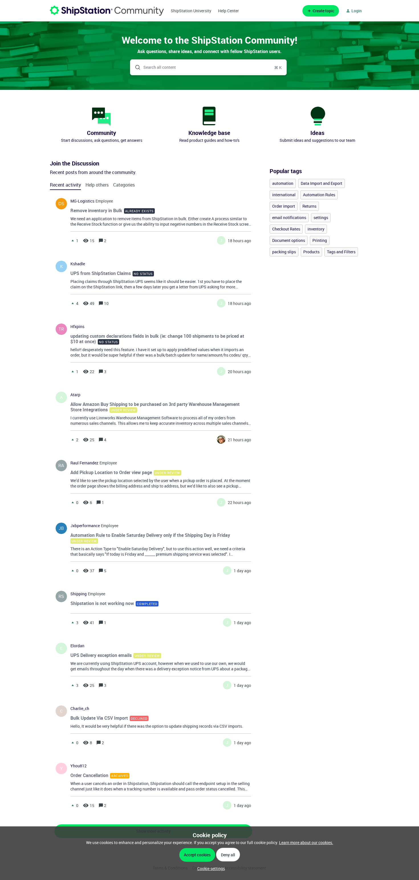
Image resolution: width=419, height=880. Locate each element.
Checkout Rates (286, 229)
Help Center (228, 10)
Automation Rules (319, 194)
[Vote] (72, 240)
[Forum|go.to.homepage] (107, 11)
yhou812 (78, 766)
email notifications (289, 217)
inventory (316, 229)
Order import (283, 206)
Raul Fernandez (84, 463)
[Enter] (135, 67)
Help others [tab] (97, 185)
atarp (75, 395)
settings (321, 217)
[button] (209, 868)
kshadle (77, 264)
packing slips (284, 251)
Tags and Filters (341, 251)
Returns (309, 206)
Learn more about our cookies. (306, 842)
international (284, 194)
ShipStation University (191, 10)
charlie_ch (79, 709)
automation (282, 183)
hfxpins (77, 327)
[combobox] (208, 67)
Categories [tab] (124, 185)
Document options (288, 240)
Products (311, 251)
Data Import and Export (321, 183)
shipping (78, 594)
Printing (319, 240)
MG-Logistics (82, 201)
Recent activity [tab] (65, 185)
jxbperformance (85, 526)
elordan (77, 646)
